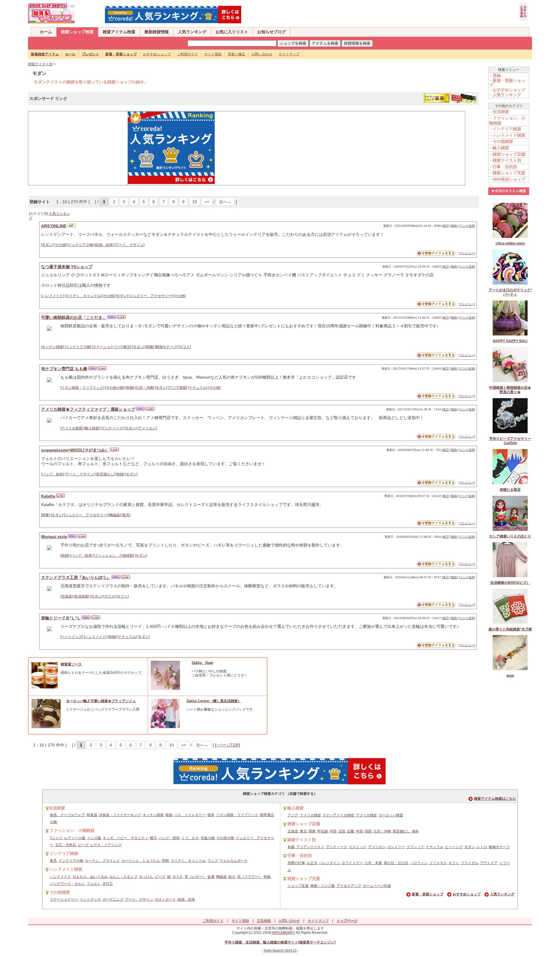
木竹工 (107, 884)
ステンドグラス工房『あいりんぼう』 (76, 577)
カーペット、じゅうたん (141, 861)
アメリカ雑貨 (71, 428)
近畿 (350, 831)
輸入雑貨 (92, 428)
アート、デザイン (130, 245)
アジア (293, 815)
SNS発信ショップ (509, 179)
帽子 (153, 838)
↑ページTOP (227, 745)
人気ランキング (192, 31)
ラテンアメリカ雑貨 (338, 815)
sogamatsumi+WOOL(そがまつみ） (75, 450)
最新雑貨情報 (156, 31)
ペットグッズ (71, 637)
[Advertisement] (75, 147)
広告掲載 (264, 921)
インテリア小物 (80, 245)
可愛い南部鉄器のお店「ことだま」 (73, 317)
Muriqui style (54, 536)
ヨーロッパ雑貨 (391, 815)
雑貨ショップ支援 (509, 173)
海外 (415, 831)
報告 (454, 225)
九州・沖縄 (144, 388)
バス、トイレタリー (190, 815)
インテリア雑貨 (507, 128)
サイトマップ (289, 54)
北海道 (66, 596)
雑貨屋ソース (71, 664)
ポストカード (165, 899)
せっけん (146, 877)
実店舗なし (105, 474)
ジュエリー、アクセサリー (151, 296)
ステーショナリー (107, 347)
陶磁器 (114, 515)
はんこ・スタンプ (123, 877)
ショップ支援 (298, 886)
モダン (47, 245)
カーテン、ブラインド (102, 861)
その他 (60, 245)
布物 (129, 388)
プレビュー (467, 253)
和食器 (92, 815)
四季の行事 (296, 863)
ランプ (212, 861)
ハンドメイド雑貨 (509, 135)
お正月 (312, 863)
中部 (333, 831)
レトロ (482, 847)
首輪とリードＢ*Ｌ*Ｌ (61, 618)
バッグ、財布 (52, 474)
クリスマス (438, 863)
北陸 (341, 831)
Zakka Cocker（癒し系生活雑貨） (213, 701)
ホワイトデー (352, 863)
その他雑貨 (503, 141)
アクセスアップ (349, 886)
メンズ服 (94, 838)
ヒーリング (454, 847)
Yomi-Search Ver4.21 (280, 950)
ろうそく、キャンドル (83, 296)
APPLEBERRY (283, 933)
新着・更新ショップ (427, 894)
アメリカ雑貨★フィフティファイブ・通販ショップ (88, 409)
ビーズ (83, 845)
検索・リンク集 (322, 886)
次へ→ (225, 201)
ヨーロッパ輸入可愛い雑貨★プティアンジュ (101, 701)
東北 (126, 347)
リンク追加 (467, 225)
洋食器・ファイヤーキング (120, 815)
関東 (45, 515)
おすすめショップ (157, 54)
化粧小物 (208, 838)
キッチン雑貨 (52, 347)
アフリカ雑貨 (366, 815)
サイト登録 (213, 54)
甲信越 (322, 831)
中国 (359, 831)
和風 (149, 347)
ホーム (46, 31)
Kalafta (48, 496)
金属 (210, 877)
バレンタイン (329, 863)
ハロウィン (419, 863)
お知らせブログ (271, 31)
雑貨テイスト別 (40, 64)
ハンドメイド (52, 296)
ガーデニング (112, 899)
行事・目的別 (505, 166)
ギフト (184, 347)
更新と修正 (236, 54)
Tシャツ (56, 838)
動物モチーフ (166, 347)
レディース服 (74, 838)
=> (206, 201)
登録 (497, 75)
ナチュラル (197, 388)
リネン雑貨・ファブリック (82, 388)
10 (194, 201)
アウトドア (489, 863)
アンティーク (112, 428)
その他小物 (114, 388)
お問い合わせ (261, 54)
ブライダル (469, 863)
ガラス (109, 596)
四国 (368, 831)
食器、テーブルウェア (67, 815)
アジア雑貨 (177, 388)
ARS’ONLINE (53, 226)
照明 (165, 861)
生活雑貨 (81, 596)
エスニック (357, 847)
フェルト (94, 884)
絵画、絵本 (104, 245)
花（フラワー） (249, 877)
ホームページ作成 (377, 886)
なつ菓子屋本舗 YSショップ (66, 266)
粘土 (231, 877)
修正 (446, 225)
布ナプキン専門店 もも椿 (64, 368)
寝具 (210, 815)
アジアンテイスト (310, 847)
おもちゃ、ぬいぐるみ (90, 877)
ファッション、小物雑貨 (113, 555)
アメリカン (147, 428)
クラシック (415, 847)
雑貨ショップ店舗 (509, 154)
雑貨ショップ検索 (77, 31)
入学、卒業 (373, 863)
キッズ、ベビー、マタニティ (125, 838)
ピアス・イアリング (106, 845)
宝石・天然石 (65, 845)
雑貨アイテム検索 (119, 31)
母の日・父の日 (396, 863)
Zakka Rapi (202, 663)
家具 (126, 515)
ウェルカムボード (234, 861)
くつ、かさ (190, 838)
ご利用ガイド (187, 54)
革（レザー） (195, 877)
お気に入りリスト (232, 31)
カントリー (396, 847)
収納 (168, 815)
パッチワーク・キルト (67, 884)
